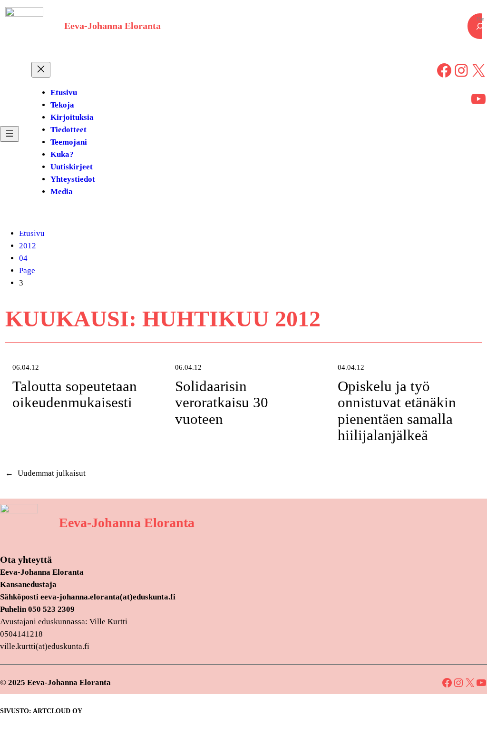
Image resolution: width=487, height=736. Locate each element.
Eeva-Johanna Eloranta (112, 26)
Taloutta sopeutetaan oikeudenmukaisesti (74, 394)
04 (23, 258)
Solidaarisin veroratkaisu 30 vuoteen (221, 402)
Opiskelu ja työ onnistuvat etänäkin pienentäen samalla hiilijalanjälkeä (397, 411)
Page (27, 270)
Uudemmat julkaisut (45, 473)
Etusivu (32, 233)
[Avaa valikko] (9, 134)
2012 (27, 245)
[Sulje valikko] (40, 70)
